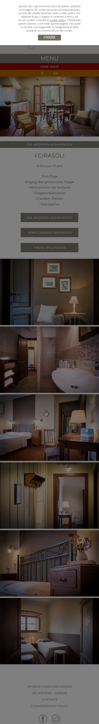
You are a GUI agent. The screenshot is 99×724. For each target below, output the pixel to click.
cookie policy (58, 20)
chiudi (49, 37)
